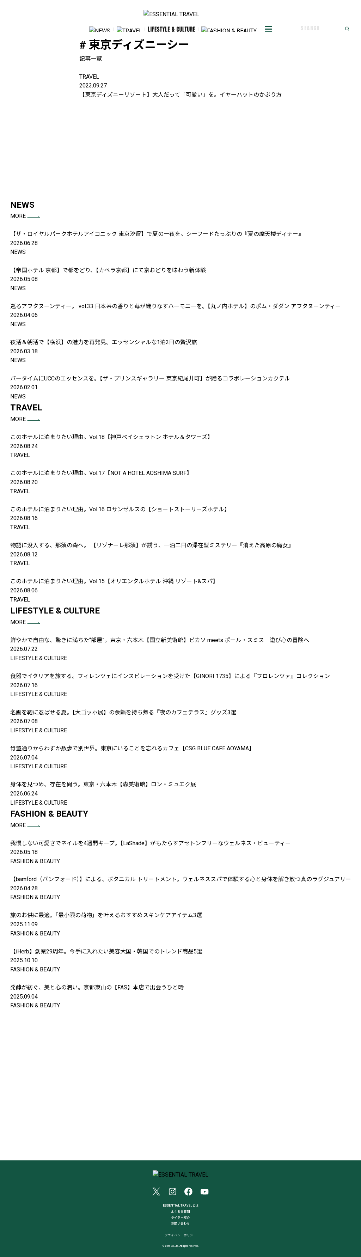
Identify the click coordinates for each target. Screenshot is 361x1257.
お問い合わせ (180, 1223)
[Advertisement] (180, 148)
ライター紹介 (180, 1217)
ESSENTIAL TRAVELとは (180, 1205)
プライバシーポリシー (180, 1235)
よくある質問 (180, 1211)
